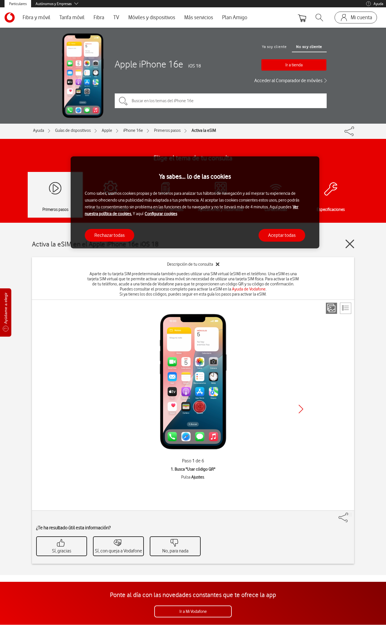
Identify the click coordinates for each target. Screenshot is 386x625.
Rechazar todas (109, 235)
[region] (195, 202)
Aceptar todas (282, 235)
